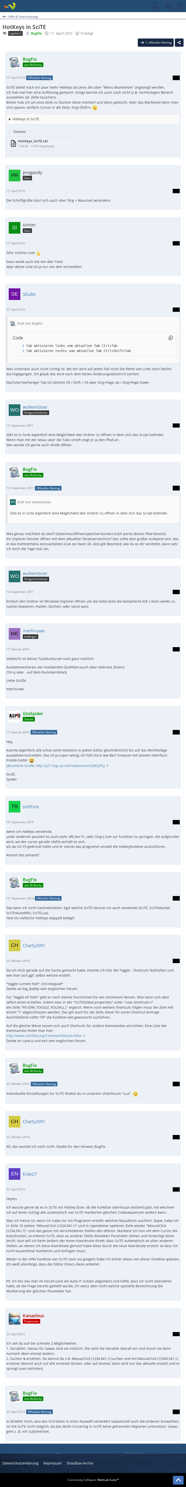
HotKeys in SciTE (26, 119)
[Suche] (155, 6)
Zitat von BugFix (30, 323)
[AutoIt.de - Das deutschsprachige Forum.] (9, 6)
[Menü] (180, 6)
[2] (18, 350)
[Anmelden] (167, 6)
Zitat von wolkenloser (34, 502)
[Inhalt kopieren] (170, 338)
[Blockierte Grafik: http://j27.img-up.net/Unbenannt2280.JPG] (55, 765)
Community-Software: (93, 1480)
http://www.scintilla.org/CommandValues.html (43, 1035)
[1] (18, 345)
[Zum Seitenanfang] (178, 1480)
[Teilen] (179, 42)
